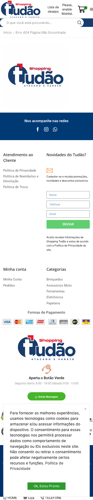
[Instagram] (46, 129)
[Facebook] (38, 129)
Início (7, 32)
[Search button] (79, 22)
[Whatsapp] (55, 129)
